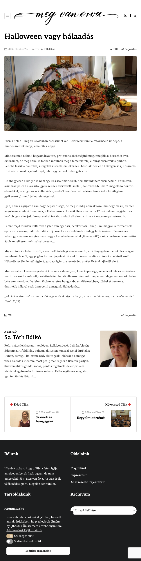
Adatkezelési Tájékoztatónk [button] (24, 530)
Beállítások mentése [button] (38, 551)
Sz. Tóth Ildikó (47, 49)
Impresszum (78, 475)
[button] (9, 536)
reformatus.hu (14, 509)
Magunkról (78, 468)
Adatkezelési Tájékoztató (87, 482)
